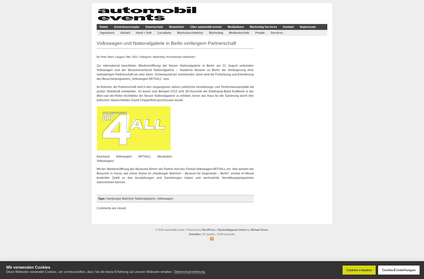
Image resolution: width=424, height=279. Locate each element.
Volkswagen (165, 198)
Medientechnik (239, 33)
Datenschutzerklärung (189, 272)
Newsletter (176, 27)
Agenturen (107, 33)
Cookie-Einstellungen (399, 270)
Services (277, 33)
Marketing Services (263, 27)
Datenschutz (154, 27)
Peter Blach (107, 56)
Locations (164, 33)
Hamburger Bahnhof (119, 198)
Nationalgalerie (145, 198)
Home (104, 27)
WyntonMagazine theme (232, 229)
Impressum (308, 27)
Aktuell (125, 33)
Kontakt (288, 27)
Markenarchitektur (190, 33)
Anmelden (195, 234)
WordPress (208, 229)
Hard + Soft (144, 33)
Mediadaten (236, 27)
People (260, 33)
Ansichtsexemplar (127, 27)
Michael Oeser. (260, 229)
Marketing (216, 33)
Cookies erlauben (359, 270)
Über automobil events (206, 27)
